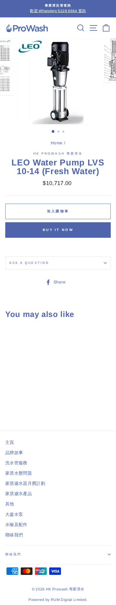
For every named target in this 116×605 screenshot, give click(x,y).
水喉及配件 (16, 524)
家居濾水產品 (18, 493)
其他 (9, 504)
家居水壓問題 (18, 473)
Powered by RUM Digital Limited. (58, 600)
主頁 (9, 442)
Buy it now (58, 230)
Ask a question (29, 262)
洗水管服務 (16, 463)
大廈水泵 (14, 514)
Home (56, 143)
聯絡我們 (14, 535)
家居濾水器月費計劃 (25, 483)
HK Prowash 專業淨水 (58, 153)
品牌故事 (14, 452)
